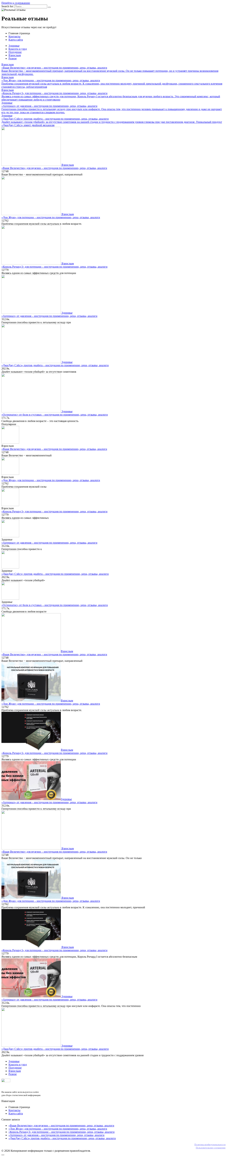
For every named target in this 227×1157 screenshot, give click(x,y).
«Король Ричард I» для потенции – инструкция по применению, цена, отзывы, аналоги (54, 266)
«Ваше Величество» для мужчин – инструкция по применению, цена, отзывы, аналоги (54, 168)
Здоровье (14, 45)
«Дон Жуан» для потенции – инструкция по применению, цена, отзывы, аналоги (50, 217)
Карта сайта (16, 39)
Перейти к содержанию (15, 2)
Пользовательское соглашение (211, 1147)
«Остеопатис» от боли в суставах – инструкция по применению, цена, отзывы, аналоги (54, 414)
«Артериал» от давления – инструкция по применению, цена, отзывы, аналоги (49, 315)
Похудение (15, 52)
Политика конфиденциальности (210, 1144)
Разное (13, 58)
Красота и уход (18, 48)
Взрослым (15, 55)
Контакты (14, 36)
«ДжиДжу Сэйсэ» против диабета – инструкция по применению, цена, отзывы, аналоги (55, 365)
